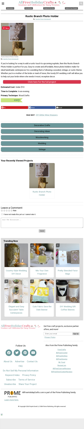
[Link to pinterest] (25, 352)
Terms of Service (26, 379)
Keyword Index (12, 375)
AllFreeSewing (61, 359)
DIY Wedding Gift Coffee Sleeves (68, 308)
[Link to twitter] (17, 352)
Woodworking (42, 137)
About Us (8, 361)
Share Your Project (28, 384)
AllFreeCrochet (61, 353)
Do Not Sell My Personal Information (20, 370)
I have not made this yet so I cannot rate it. (20, 214)
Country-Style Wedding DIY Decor (16, 272)
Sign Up (75, 334)
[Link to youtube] (33, 352)
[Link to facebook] (9, 352)
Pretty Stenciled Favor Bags (68, 272)
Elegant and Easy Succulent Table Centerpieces (16, 309)
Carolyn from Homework (43, 19)
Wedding (42, 143)
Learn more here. (11, 400)
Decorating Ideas (42, 131)
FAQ (21, 366)
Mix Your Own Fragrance (42, 272)
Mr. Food (61, 362)
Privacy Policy (29, 375)
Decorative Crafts (42, 125)
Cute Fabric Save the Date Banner (42, 308)
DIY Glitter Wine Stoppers (47, 115)
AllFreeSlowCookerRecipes (61, 372)
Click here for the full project (42, 82)
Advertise (19, 361)
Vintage (42, 149)
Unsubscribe (10, 384)
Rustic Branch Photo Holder (42, 193)
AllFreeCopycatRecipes (62, 369)
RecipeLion (61, 365)
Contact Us (32, 361)
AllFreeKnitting (61, 356)
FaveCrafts (62, 350)
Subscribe (11, 379)
